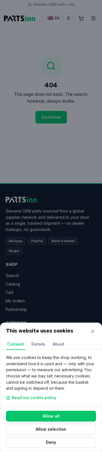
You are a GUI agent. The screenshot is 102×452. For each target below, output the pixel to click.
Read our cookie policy (34, 397)
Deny (51, 442)
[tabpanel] (51, 378)
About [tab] (58, 344)
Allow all (51, 416)
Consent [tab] (15, 344)
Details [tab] (38, 344)
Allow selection (51, 429)
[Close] (92, 331)
